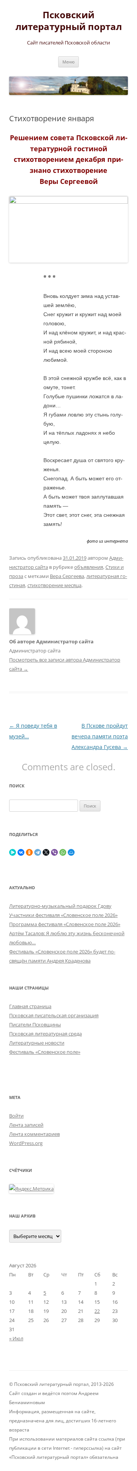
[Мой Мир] (71, 852)
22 (97, 1311)
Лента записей (26, 1124)
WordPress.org (26, 1143)
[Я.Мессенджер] (12, 852)
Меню (68, 62)
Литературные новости (36, 1042)
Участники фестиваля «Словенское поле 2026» (63, 915)
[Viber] (54, 852)
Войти (16, 1115)
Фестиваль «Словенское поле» (44, 1051)
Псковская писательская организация (54, 1015)
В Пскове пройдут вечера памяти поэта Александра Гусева (100, 736)
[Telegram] (37, 852)
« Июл (16, 1338)
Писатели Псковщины (35, 1024)
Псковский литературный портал (69, 21)
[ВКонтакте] (21, 852)
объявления (88, 567)
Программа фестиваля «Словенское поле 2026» (64, 924)
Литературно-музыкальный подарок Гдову (60, 906)
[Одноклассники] (29, 852)
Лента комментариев (34, 1134)
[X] (46, 852)
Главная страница (30, 1006)
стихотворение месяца (54, 585)
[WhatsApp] (62, 852)
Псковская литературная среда (45, 1033)
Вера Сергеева (67, 576)
